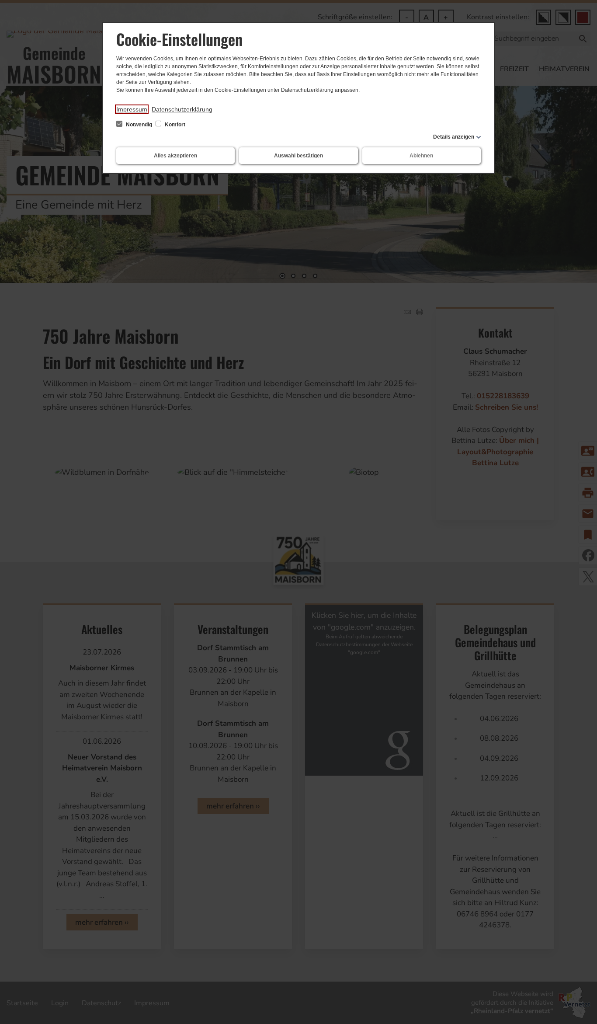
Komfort (174, 125)
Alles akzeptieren (175, 156)
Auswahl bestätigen (298, 156)
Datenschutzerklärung (182, 109)
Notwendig (139, 125)
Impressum (131, 109)
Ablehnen (421, 156)
